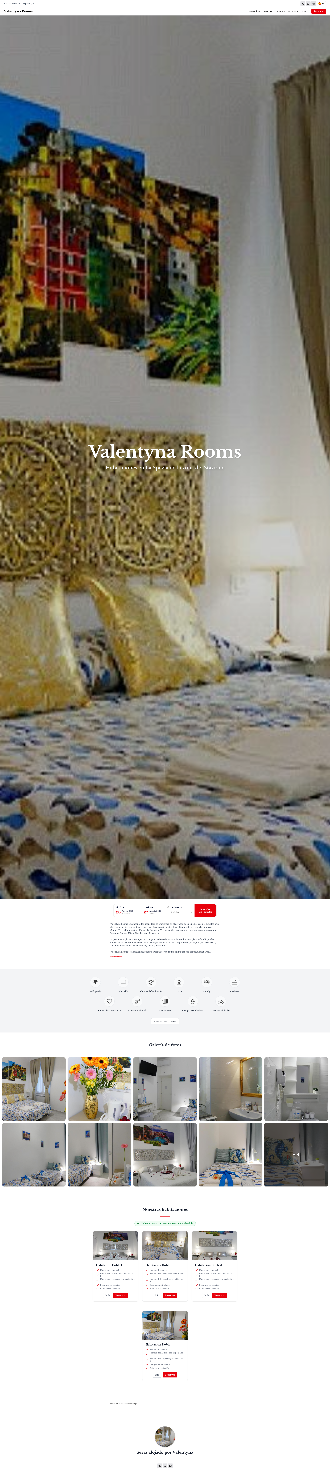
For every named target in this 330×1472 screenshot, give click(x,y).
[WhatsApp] (308, 3)
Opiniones (280, 11)
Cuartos (268, 11)
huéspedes (176, 907)
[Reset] (168, 907)
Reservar (319, 11)
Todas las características (165, 1021)
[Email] (313, 3)
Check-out (148, 907)
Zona (304, 11)
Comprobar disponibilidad (205, 910)
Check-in (120, 907)
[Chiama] (302, 3)
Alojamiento (255, 11)
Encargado (293, 11)
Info (107, 1295)
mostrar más (116, 957)
